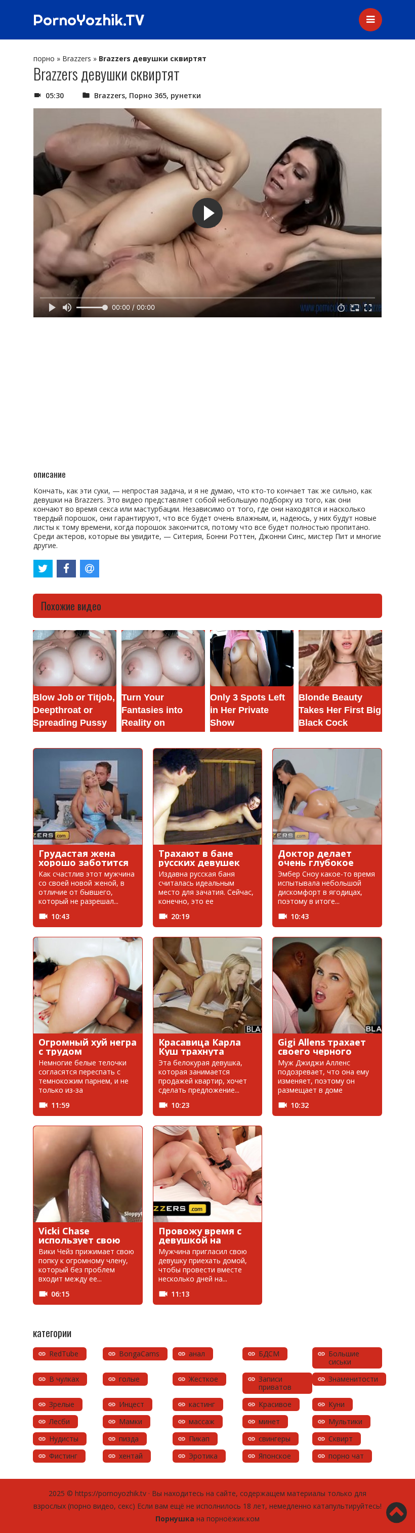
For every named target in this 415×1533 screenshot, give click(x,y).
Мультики (345, 1421)
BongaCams (139, 1353)
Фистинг (63, 1456)
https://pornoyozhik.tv (110, 1493)
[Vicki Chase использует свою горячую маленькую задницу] (87, 1174)
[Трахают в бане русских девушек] (207, 797)
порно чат (346, 1456)
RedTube (63, 1353)
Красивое (275, 1404)
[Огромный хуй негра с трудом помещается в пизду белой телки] (87, 985)
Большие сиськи (343, 1357)
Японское (275, 1456)
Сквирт (340, 1438)
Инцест (131, 1404)
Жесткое (203, 1379)
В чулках (64, 1379)
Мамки (130, 1421)
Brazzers (76, 58)
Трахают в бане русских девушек (199, 857)
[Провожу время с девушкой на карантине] (207, 1174)
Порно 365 (148, 95)
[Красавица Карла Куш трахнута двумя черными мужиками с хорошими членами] (207, 985)
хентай (131, 1456)
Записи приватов (275, 1383)
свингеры (274, 1438)
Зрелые (61, 1404)
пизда (129, 1438)
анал (197, 1353)
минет (269, 1421)
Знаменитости (353, 1379)
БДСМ (269, 1353)
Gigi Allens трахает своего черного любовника (322, 1051)
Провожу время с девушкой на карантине (199, 1240)
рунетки (186, 95)
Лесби (59, 1421)
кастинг (202, 1404)
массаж (202, 1421)
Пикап (199, 1438)
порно (44, 58)
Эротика (203, 1456)
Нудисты (63, 1438)
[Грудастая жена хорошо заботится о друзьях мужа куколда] (87, 797)
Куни (336, 1404)
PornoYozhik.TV (88, 19)
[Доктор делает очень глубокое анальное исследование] (327, 797)
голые (129, 1379)
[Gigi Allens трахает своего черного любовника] (327, 985)
